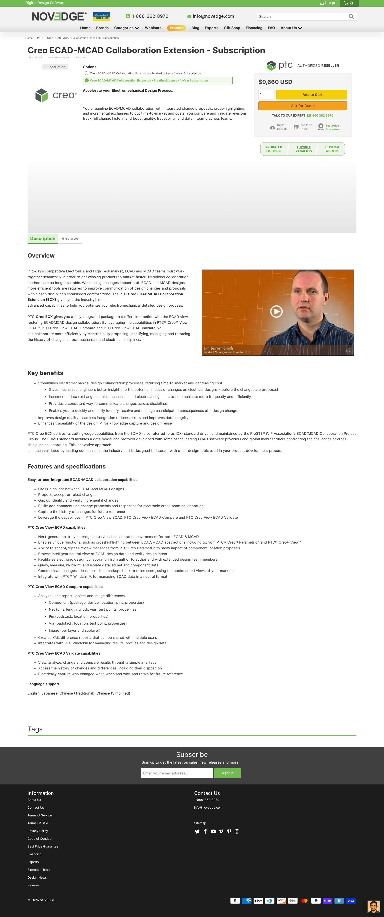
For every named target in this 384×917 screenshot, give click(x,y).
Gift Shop (232, 28)
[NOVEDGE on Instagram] (237, 832)
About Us (289, 28)
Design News (37, 877)
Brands (102, 28)
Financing (254, 28)
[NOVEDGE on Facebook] (205, 832)
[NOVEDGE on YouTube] (213, 832)
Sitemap (200, 823)
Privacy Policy (38, 831)
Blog (195, 28)
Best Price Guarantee (332, 127)
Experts (211, 28)
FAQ (271, 28)
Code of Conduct (40, 838)
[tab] (43, 239)
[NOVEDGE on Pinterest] (229, 832)
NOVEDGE (47, 900)
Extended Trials (39, 869)
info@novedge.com (213, 16)
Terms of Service (40, 815)
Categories (124, 28)
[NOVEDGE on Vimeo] (221, 832)
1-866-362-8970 (150, 16)
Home (85, 28)
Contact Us (36, 807)
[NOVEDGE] (60, 16)
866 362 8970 (323, 115)
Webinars (153, 28)
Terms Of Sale (38, 823)
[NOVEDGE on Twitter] (197, 832)
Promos (176, 28)
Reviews (34, 885)
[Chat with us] (374, 907)
